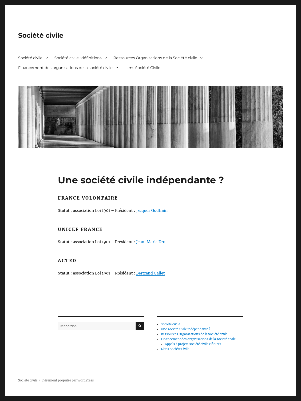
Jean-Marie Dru (150, 241)
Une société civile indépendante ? (185, 329)
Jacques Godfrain (152, 210)
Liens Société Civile (142, 67)
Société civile (40, 35)
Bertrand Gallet (150, 273)
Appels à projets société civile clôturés (193, 344)
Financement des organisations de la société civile (65, 67)
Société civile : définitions (78, 58)
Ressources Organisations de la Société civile (155, 58)
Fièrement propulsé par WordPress (68, 380)
